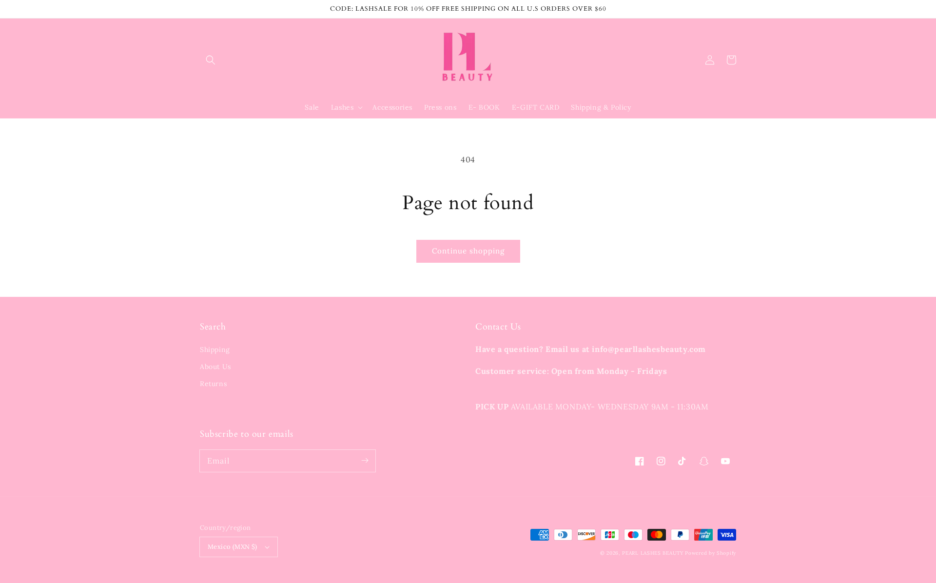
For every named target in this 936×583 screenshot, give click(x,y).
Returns (213, 383)
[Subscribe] (364, 460)
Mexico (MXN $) (232, 547)
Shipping (215, 349)
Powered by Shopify (710, 553)
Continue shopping (468, 250)
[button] (210, 60)
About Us (215, 366)
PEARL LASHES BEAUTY (652, 553)
